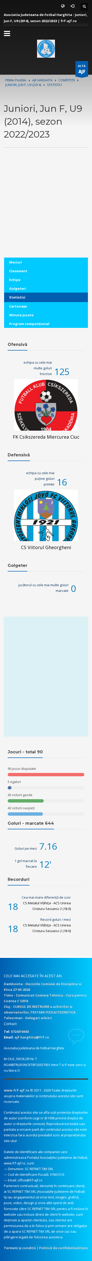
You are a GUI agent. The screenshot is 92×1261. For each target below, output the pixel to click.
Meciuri (15, 262)
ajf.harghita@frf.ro (32, 1037)
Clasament (18, 271)
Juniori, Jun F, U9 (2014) (23, 85)
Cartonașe (18, 306)
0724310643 (20, 1031)
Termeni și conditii (20, 1248)
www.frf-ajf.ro (16, 1090)
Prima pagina (15, 80)
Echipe (14, 279)
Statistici (17, 297)
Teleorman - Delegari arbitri (28, 1018)
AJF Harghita (42, 80)
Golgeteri (17, 288)
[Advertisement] (46, 211)
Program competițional (29, 323)
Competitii (67, 80)
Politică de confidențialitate (63, 1248)
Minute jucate (21, 315)
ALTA (82, 69)
